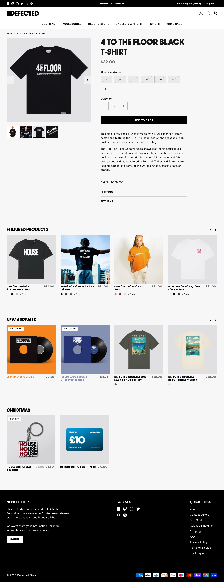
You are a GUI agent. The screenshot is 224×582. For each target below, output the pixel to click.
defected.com (117, 3)
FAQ (192, 536)
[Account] (200, 13)
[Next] (87, 80)
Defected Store (26, 575)
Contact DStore (199, 514)
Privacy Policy (198, 542)
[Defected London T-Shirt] (138, 259)
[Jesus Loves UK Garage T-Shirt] (85, 259)
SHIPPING (107, 192)
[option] (49, 80)
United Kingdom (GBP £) (188, 3)
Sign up (14, 539)
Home (10, 33)
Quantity (106, 98)
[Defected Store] (23, 13)
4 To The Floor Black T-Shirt (31, 33)
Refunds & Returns (201, 525)
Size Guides (197, 520)
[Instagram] (17, 3)
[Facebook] (8, 3)
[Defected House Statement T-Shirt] (31, 259)
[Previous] (10, 80)
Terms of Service (200, 547)
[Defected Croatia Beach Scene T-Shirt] (192, 349)
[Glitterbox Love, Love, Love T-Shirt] (192, 259)
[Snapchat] (27, 3)
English (210, 3)
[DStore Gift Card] (84, 439)
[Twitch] (12, 3)
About (193, 509)
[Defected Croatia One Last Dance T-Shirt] (138, 349)
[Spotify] (31, 3)
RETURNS (107, 201)
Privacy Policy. (41, 530)
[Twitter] (22, 3)
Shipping (195, 531)
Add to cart (143, 120)
